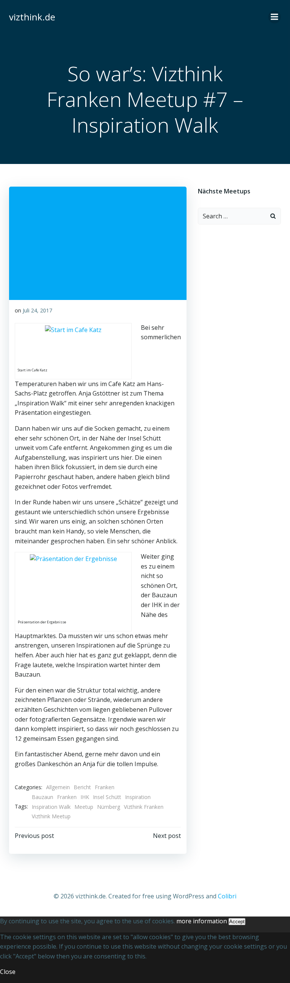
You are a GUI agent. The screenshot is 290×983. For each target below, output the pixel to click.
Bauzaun (42, 797)
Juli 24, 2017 (37, 310)
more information (201, 921)
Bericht (82, 787)
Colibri (227, 896)
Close (7, 972)
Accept (237, 921)
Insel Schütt (107, 797)
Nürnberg (108, 806)
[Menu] (274, 17)
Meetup (83, 806)
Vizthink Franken (144, 806)
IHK (84, 797)
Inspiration (138, 797)
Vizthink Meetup (51, 816)
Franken (104, 787)
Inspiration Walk (51, 806)
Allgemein (58, 787)
